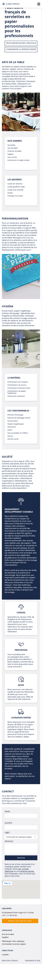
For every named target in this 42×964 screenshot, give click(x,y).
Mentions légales (10, 960)
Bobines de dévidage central (18, 418)
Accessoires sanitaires (16, 396)
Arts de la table (13, 62)
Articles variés (13, 439)
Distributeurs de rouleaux (17, 382)
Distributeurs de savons (16, 385)
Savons (10, 436)
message (9, 841)
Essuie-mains (12, 421)
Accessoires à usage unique (18, 160)
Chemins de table (14, 151)
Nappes (10, 154)
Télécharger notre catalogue (13, 941)
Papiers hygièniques (15, 424)
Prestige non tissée (15, 196)
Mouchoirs (11, 427)
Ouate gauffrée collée (16, 186)
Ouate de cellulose (14, 183)
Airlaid (10, 193)
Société (8, 823)
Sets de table (12, 148)
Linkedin (5, 954)
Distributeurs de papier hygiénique (16, 392)
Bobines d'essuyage (15, 414)
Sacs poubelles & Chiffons (17, 433)
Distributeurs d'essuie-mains (18, 388)
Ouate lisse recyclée (15, 190)
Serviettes (11, 145)
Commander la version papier (14, 944)
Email (7, 811)
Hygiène (7, 306)
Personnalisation (15, 218)
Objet (7, 832)
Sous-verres (12, 157)
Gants (9, 430)
